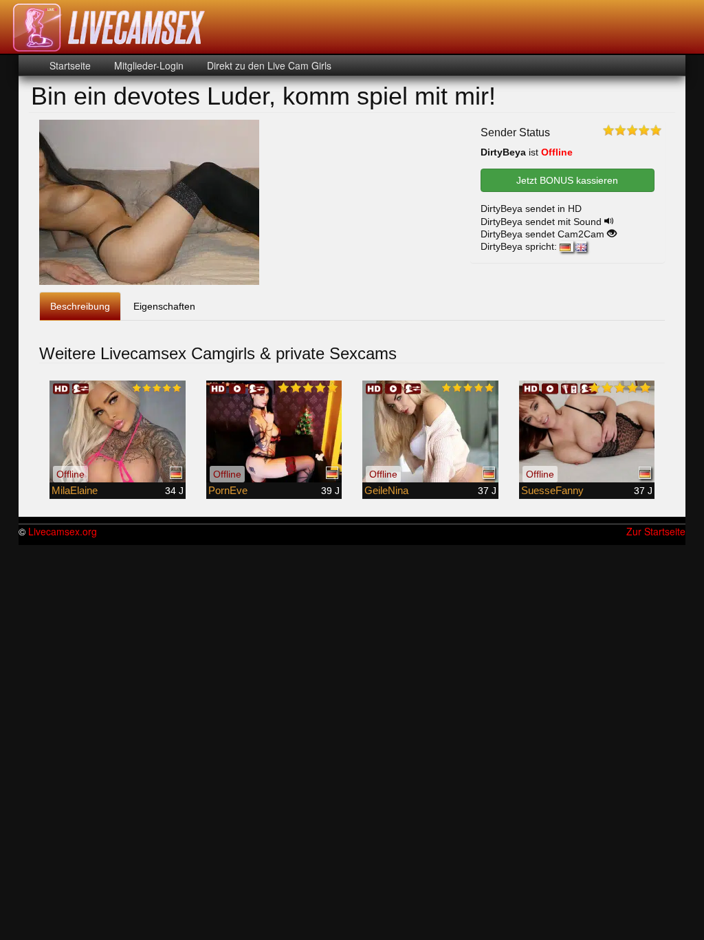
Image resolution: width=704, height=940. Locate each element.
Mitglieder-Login (147, 65)
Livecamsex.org (62, 531)
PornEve (228, 490)
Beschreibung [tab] (80, 306)
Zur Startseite (655, 531)
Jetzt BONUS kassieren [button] (567, 180)
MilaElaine (75, 490)
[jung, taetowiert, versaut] (118, 431)
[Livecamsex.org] (109, 27)
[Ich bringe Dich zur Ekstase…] (430, 431)
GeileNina (386, 490)
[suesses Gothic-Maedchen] (274, 431)
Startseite (70, 65)
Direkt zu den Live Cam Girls (267, 65)
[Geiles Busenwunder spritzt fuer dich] (587, 431)
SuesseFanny (552, 490)
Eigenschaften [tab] (164, 306)
